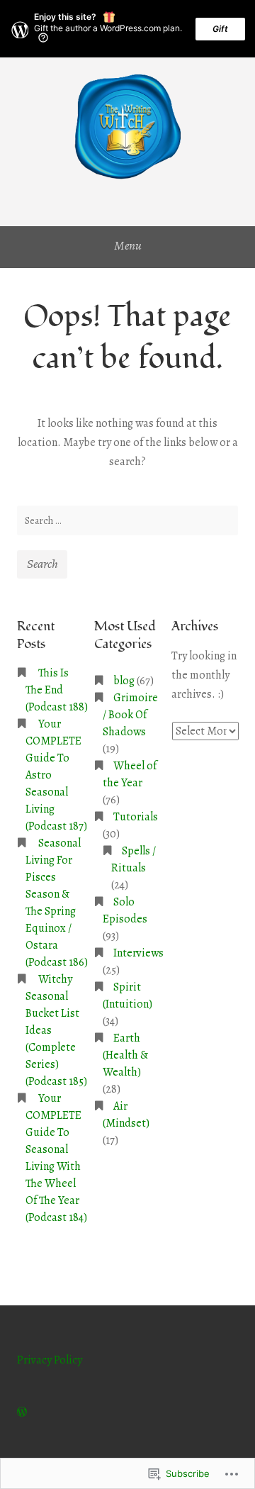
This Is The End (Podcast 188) (57, 690)
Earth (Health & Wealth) (125, 1055)
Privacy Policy (49, 1360)
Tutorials (135, 817)
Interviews (138, 953)
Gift (220, 28)
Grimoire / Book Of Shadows (130, 715)
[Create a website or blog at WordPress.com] (22, 1412)
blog (124, 680)
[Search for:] (127, 520)
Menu (128, 245)
